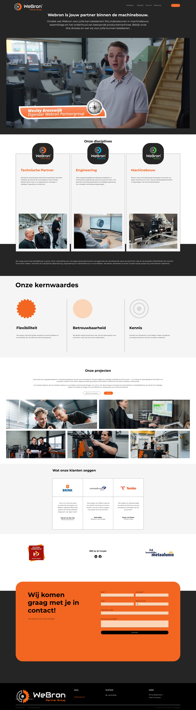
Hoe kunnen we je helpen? (109, 619)
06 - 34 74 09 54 (110, 695)
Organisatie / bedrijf (107, 610)
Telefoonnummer (141, 601)
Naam (103, 592)
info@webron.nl (79, 697)
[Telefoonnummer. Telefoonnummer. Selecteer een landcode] (138, 604)
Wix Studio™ (176, 707)
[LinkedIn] (95, 556)
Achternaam (140, 592)
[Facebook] (100, 556)
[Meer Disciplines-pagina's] (134, 5)
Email (103, 601)
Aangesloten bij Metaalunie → (25, 699)
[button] (186, 126)
